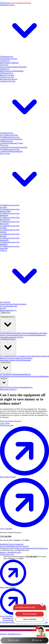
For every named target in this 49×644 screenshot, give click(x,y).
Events (6, 310)
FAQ (22, 546)
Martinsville (37, 376)
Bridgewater (9, 376)
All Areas (3, 374)
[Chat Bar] (24, 640)
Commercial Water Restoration (29, 356)
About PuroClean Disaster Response (13, 387)
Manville (29, 376)
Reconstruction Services (14, 337)
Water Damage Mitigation (26, 333)
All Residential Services (8, 333)
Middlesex (45, 376)
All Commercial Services (9, 356)
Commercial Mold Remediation (19, 360)
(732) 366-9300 (5, 536)
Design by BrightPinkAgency (10, 552)
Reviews (29, 387)
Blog (2, 310)
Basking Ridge (12, 374)
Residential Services (7, 544)
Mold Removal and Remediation (26, 335)
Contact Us (12, 310)
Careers (17, 546)
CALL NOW (5, 423)
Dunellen (16, 376)
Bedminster (22, 374)
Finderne (23, 376)
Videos (8, 546)
